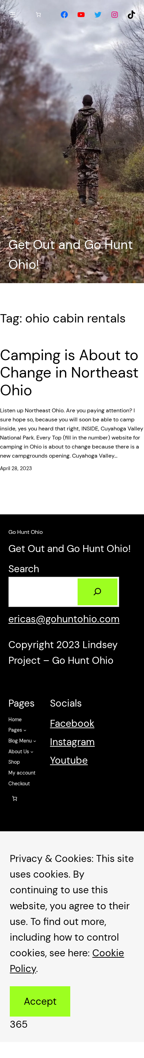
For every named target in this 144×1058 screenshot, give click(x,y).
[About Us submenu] (32, 751)
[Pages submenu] (25, 730)
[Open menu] (12, 14)
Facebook (72, 723)
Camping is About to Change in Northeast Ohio (69, 373)
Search (23, 568)
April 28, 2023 (16, 468)
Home (15, 719)
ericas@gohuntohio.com (64, 619)
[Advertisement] (72, 139)
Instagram (72, 742)
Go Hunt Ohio (25, 532)
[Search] (97, 591)
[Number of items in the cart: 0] (38, 14)
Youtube (69, 760)
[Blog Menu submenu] (34, 740)
